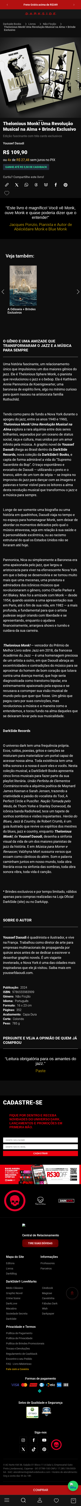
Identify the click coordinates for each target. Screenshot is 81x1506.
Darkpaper (48, 1313)
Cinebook (47, 1287)
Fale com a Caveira (17, 1369)
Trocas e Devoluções (18, 1348)
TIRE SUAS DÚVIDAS (40, 1243)
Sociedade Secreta (17, 1313)
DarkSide (11, 1318)
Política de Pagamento (19, 1333)
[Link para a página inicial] (13, 23)
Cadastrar (40, 1153)
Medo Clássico (14, 1287)
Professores (47, 1263)
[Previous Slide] (7, 4)
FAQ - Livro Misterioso (18, 1363)
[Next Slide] (74, 4)
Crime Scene (13, 1298)
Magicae (47, 1293)
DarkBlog (11, 1273)
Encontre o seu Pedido (19, 1358)
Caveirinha (48, 1298)
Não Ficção (49, 23)
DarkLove (11, 1303)
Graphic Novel (14, 1293)
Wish (45, 1308)
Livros (32, 23)
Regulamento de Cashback (21, 1353)
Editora (10, 1263)
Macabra (11, 1308)
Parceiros (46, 1268)
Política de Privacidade (19, 1338)
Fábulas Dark (49, 1303)
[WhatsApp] (73, 1486)
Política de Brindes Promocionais (25, 1343)
